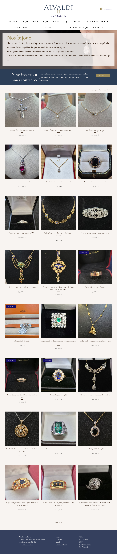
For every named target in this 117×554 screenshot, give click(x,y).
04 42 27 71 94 (27, 544)
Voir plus (58, 522)
